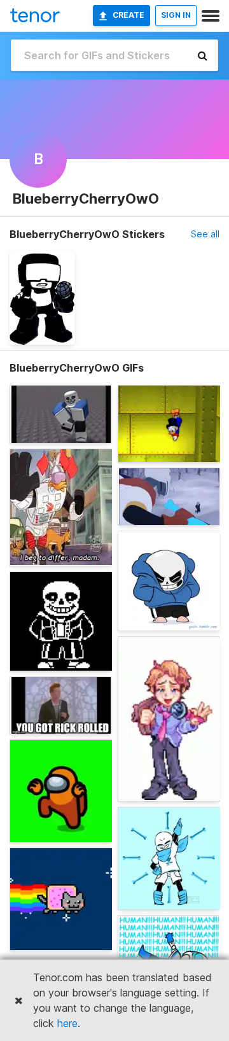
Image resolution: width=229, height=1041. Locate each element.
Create (128, 15)
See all (205, 233)
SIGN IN (176, 15)
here (67, 1023)
